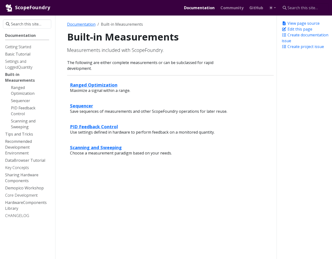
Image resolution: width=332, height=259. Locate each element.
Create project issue (305, 46)
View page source (303, 23)
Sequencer (81, 106)
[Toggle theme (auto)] (272, 8)
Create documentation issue (305, 37)
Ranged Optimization (93, 85)
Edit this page (299, 29)
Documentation (81, 24)
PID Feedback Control (94, 126)
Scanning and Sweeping (96, 147)
